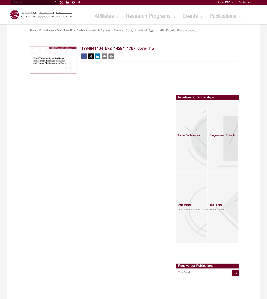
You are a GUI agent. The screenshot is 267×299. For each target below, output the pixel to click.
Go (235, 273)
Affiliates (105, 16)
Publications (224, 16)
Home (33, 31)
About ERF (224, 3)
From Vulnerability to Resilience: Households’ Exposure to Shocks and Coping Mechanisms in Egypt (105, 31)
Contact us (245, 3)
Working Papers (46, 31)
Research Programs (149, 16)
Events (190, 16)
